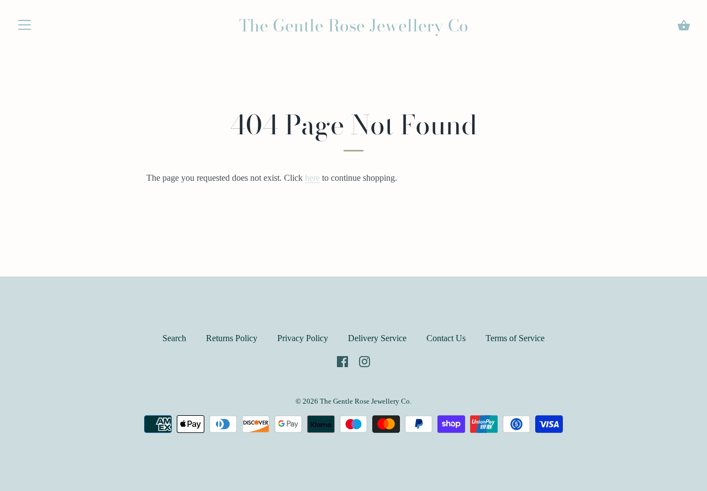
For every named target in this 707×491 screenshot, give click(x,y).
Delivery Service (377, 338)
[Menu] (25, 27)
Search (174, 338)
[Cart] (683, 25)
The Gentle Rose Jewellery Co (353, 25)
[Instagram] (364, 360)
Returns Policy (231, 338)
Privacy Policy (302, 338)
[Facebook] (342, 360)
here (312, 177)
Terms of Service (515, 338)
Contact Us (446, 338)
